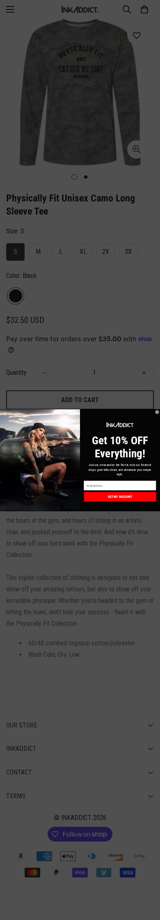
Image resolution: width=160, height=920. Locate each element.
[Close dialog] (157, 412)
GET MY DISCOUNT (120, 496)
